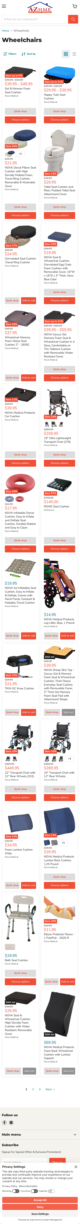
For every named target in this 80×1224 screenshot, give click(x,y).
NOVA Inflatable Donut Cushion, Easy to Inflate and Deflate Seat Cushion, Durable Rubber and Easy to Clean (20, 520)
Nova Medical (11, 95)
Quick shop (20, 111)
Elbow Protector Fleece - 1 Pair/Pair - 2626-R (59, 936)
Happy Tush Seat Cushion (54, 96)
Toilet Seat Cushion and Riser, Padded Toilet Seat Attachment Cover (59, 190)
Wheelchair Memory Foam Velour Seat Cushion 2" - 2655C (17, 341)
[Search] (73, 19)
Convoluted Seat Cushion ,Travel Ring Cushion (20, 260)
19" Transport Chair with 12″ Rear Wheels (59, 774)
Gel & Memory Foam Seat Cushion (17, 90)
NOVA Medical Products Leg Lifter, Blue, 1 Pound (59, 621)
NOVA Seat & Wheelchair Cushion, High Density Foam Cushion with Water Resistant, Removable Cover (18, 1024)
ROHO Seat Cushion (56, 506)
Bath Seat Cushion (16, 960)
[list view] (74, 54)
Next (49, 1089)
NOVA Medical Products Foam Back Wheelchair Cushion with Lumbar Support (59, 1052)
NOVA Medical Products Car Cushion (20, 414)
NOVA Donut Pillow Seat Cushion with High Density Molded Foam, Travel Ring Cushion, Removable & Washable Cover (20, 177)
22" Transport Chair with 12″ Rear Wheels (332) (20, 774)
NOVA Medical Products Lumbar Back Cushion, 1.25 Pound (59, 860)
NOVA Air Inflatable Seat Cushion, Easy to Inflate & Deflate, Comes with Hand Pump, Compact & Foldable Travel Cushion (20, 595)
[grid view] (66, 54)
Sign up (57, 1162)
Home (5, 30)
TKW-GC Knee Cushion (19, 688)
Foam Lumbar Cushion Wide (19, 851)
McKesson (49, 510)
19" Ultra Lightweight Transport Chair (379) (57, 440)
